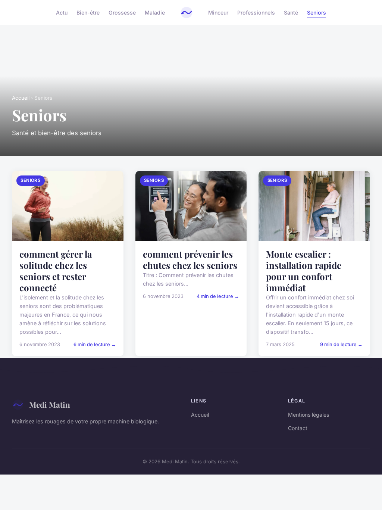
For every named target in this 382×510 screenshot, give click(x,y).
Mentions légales (308, 414)
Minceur (218, 12)
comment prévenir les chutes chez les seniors (190, 259)
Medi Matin (49, 404)
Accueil (20, 98)
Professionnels (256, 12)
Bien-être (88, 12)
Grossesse (122, 12)
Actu (62, 12)
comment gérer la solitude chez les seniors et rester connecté (55, 270)
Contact (297, 428)
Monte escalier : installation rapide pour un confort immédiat (303, 270)
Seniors (316, 12)
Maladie (155, 12)
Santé (291, 12)
